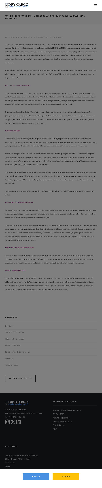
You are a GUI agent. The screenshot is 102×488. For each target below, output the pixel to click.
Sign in (36, 477)
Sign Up (66, 477)
